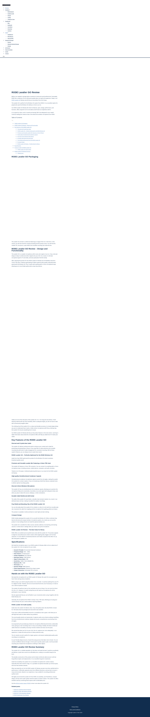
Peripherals (7, 21)
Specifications (18, 145)
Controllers (10, 27)
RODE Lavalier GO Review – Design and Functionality (26, 125)
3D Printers (7, 48)
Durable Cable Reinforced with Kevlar (25, 138)
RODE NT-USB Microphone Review (22, 689)
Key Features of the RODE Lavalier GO (23, 127)
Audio (6, 32)
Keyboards (10, 25)
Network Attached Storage (13, 44)
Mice (9, 23)
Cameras (9, 30)
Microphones (10, 36)
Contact (7, 53)
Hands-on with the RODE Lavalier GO (23, 147)
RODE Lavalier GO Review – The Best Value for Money (29, 144)
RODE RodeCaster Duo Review (21, 695)
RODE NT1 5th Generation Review (22, 693)
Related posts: (21, 153)
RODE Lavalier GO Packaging (21, 123)
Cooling (9, 17)
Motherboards (11, 11)
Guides (6, 51)
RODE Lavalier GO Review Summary (22, 151)
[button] (3, 56)
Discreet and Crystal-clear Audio (24, 129)
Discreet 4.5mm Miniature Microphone (26, 136)
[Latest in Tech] (13, 3)
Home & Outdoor (8, 49)
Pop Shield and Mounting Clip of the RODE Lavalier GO (29, 140)
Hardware (7, 9)
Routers (9, 42)
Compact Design (21, 142)
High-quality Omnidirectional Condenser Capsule (28, 134)
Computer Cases (11, 19)
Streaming (10, 28)
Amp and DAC (10, 38)
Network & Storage (9, 40)
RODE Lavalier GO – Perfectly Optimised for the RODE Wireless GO (31, 131)
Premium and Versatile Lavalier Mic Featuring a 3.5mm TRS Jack (31, 132)
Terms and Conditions (75, 709)
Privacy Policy (75, 706)
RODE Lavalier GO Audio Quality (24, 149)
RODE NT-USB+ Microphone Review (22, 691)
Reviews (7, 8)
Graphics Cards (11, 13)
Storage (9, 15)
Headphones (10, 34)
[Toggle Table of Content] (12, 120)
